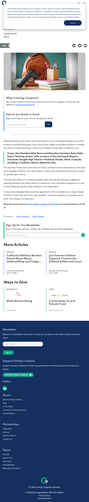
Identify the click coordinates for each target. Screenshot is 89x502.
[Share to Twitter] (79, 45)
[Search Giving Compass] (79, 3)
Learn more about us (25, 104)
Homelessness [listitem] (9, 464)
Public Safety (38, 216)
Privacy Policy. (74, 17)
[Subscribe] (83, 235)
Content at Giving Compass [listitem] (14, 410)
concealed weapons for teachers (44, 204)
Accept (72, 23)
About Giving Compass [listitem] (12, 399)
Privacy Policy (44, 495)
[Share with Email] (85, 45)
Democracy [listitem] (8, 458)
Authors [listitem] (6, 432)
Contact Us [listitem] (7, 439)
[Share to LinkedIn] (74, 45)
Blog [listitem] (5, 403)
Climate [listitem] (6, 454)
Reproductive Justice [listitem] (11, 468)
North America (23, 216)
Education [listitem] (7, 461)
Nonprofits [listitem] (7, 428)
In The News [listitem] (8, 406)
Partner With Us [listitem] (9, 435)
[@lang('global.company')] (4, 3)
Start (8, 118)
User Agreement (44, 498)
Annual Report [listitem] (9, 413)
